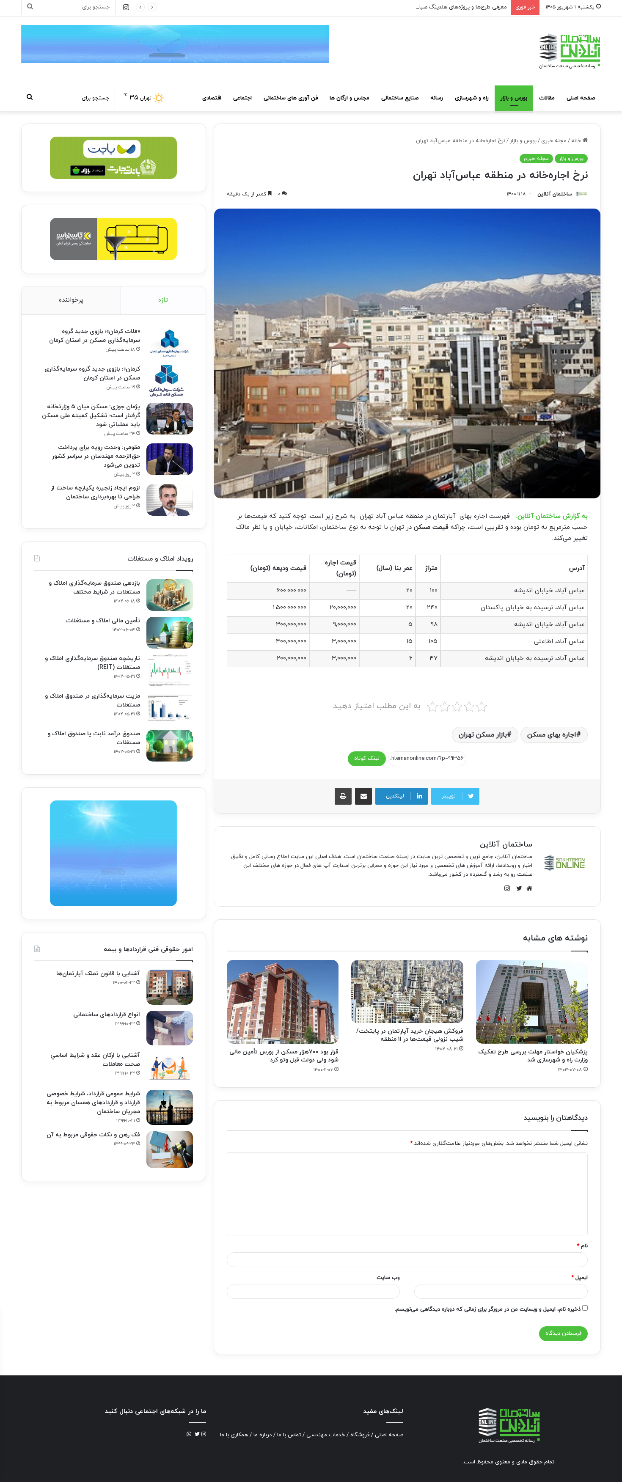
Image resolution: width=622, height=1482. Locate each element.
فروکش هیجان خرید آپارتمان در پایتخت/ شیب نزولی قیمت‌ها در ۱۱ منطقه (409, 1035)
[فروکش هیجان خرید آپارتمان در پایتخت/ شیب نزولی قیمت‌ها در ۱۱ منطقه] (407, 991)
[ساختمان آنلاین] (569, 51)
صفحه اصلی (581, 98)
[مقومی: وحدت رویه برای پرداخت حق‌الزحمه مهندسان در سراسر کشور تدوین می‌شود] (169, 459)
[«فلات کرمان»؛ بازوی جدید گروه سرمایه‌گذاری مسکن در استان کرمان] (169, 343)
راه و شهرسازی (472, 98)
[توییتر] (517, 888)
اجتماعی (242, 98)
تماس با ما (289, 1435)
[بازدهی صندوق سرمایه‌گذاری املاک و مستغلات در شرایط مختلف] (169, 595)
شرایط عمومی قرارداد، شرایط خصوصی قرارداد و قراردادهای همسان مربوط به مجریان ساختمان (93, 1103)
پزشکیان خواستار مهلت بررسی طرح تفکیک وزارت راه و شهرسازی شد (533, 1056)
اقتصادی (211, 98)
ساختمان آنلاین (554, 194)
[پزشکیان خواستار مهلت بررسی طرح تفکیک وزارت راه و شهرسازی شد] (532, 1002)
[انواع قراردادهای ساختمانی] (169, 1028)
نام (582, 1246)
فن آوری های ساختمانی (291, 98)
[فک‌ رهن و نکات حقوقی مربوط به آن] (169, 1149)
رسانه (436, 98)
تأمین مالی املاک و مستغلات (103, 621)
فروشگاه (359, 1435)
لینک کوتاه (367, 758)
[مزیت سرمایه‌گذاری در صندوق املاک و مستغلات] (169, 708)
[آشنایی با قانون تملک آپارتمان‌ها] (169, 987)
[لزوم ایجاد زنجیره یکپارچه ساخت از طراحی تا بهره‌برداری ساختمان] (169, 500)
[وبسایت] (527, 888)
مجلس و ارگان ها (349, 98)
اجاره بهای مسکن (551, 735)
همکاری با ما (234, 1435)
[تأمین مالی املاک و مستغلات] (169, 633)
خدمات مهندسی (325, 1435)
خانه (577, 141)
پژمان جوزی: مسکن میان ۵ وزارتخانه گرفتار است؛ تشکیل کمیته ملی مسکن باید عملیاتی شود (91, 416)
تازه (163, 300)
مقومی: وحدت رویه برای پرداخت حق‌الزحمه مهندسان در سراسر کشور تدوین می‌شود (96, 456)
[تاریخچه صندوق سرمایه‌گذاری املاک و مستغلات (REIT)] (169, 670)
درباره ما (262, 1435)
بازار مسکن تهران (483, 735)
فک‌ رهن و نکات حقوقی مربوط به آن (93, 1135)
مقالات (547, 98)
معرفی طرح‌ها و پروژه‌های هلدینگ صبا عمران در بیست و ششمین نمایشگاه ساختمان (410, 7)
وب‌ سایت (388, 1277)
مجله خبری (554, 141)
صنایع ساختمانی (399, 98)
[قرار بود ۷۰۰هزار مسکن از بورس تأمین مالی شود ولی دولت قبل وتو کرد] (283, 1002)
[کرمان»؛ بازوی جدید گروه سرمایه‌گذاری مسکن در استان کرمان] (169, 381)
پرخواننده (71, 300)
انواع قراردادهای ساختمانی (106, 1015)
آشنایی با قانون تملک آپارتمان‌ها (98, 974)
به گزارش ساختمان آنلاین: (552, 516)
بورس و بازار (514, 98)
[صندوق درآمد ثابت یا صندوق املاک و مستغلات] (169, 746)
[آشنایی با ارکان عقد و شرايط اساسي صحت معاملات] (169, 1067)
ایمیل (579, 1277)
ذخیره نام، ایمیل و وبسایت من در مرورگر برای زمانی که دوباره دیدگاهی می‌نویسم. (488, 1309)
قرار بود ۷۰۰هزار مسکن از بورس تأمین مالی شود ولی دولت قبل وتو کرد (284, 1056)
